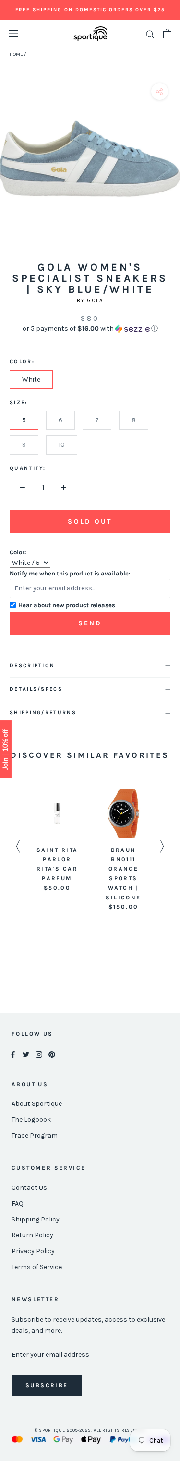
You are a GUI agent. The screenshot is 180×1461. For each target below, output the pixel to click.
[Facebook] (13, 1054)
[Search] (150, 34)
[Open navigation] (13, 33)
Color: (18, 552)
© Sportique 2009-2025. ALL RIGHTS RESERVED (90, 1430)
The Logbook (31, 1119)
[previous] (11, 169)
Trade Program (35, 1135)
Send (90, 623)
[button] (90, 328)
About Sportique (37, 1104)
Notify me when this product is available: (70, 573)
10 (62, 445)
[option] (57, 841)
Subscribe (46, 1385)
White (31, 379)
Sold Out (90, 521)
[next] (169, 169)
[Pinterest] (51, 1054)
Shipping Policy (36, 1219)
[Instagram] (39, 1054)
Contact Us (29, 1188)
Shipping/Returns (43, 712)
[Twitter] (26, 1054)
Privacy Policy (33, 1251)
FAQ (18, 1203)
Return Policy (32, 1235)
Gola (95, 301)
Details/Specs (36, 689)
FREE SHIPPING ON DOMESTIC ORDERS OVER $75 (90, 9)
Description (32, 665)
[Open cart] (167, 33)
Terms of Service (37, 1267)
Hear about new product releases (66, 605)
